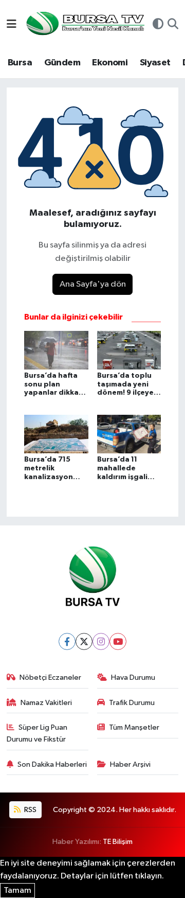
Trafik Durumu (132, 703)
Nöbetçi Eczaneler (50, 677)
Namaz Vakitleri (46, 703)
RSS (29, 810)
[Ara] (173, 25)
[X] (84, 641)
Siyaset (155, 62)
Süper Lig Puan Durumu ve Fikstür (37, 733)
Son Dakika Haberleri (52, 764)
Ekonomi (109, 62)
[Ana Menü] (11, 25)
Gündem (62, 62)
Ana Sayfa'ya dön (93, 284)
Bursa (20, 62)
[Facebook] (67, 641)
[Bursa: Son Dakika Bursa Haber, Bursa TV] (84, 24)
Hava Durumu (133, 677)
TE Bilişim (118, 842)
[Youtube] (117, 641)
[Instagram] (100, 641)
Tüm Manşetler (134, 727)
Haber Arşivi (130, 764)
